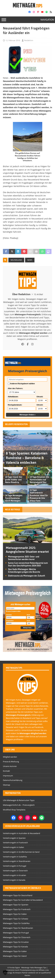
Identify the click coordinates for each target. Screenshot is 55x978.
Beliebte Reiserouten (16, 424)
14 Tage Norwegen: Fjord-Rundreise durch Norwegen (14, 498)
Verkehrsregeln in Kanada (14, 880)
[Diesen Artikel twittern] (12, 251)
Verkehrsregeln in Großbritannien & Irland (21, 852)
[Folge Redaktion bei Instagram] (31, 344)
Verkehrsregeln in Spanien (14, 838)
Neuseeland (16, 260)
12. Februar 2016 (13, 40)
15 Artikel (38, 294)
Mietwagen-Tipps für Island (15, 956)
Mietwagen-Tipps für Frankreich (17, 909)
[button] (5, 972)
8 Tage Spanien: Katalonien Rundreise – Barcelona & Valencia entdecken (26, 457)
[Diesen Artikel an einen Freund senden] (30, 251)
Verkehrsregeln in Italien (13, 847)
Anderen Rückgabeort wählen (22, 384)
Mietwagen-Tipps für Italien (15, 914)
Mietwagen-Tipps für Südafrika (16, 923)
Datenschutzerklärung (12, 780)
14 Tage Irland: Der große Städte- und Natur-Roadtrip (13, 479)
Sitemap (6, 785)
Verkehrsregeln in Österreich (15, 870)
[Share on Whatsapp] (42, 251)
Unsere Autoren (10, 766)
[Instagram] (34, 12)
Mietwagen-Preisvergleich (28, 314)
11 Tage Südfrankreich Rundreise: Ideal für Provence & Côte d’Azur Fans (39, 495)
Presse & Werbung (11, 761)
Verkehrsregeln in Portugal (14, 866)
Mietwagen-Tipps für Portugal (16, 932)
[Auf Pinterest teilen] (24, 251)
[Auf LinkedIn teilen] (18, 251)
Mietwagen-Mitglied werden (33, 333)
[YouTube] (42, 12)
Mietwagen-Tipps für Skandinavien (18, 928)
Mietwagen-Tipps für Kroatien (16, 942)
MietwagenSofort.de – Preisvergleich (19, 805)
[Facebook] (29, 12)
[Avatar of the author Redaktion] (27, 691)
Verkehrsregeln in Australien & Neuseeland (21, 833)
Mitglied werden (10, 757)
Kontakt (6, 771)
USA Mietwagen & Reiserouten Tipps (18, 800)
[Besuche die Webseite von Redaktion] (22, 344)
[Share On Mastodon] (48, 251)
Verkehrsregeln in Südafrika (15, 856)
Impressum (8, 775)
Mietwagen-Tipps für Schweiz (15, 918)
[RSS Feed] (51, 12)
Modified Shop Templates (14, 809)
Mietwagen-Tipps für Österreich (16, 937)
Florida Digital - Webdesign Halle (21, 967)
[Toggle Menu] (3, 19)
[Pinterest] (38, 12)
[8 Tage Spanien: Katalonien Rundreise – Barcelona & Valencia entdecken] (27, 448)
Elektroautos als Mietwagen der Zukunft (26, 576)
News (29, 260)
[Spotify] (46, 12)
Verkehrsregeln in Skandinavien (16, 861)
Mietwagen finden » (27, 415)
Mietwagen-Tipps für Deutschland (17, 895)
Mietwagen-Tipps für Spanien (15, 904)
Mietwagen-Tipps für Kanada (15, 946)
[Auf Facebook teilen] (6, 251)
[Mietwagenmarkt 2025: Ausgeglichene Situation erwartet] (27, 541)
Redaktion (28, 40)
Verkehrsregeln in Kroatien (14, 875)
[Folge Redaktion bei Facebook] (26, 344)
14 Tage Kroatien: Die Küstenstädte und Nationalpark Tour (39, 479)
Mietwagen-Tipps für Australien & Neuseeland (23, 900)
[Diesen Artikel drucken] (36, 251)
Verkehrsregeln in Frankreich (15, 842)
